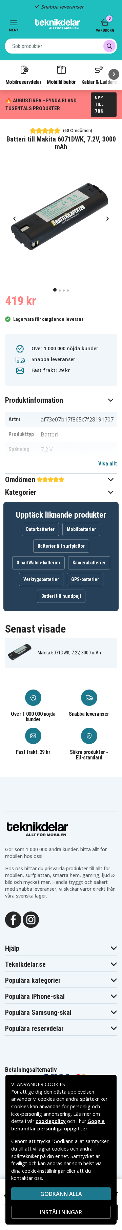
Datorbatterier (40, 529)
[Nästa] (113, 74)
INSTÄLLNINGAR (61, 1212)
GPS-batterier (85, 579)
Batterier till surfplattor (61, 546)
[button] (61, 400)
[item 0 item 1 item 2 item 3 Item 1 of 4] (61, 218)
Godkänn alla (61, 1194)
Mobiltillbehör (61, 82)
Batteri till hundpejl (61, 596)
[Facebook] (13, 919)
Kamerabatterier (89, 562)
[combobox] (61, 46)
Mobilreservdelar (23, 82)
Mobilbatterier (81, 529)
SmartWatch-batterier (38, 562)
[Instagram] (31, 919)
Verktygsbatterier (41, 579)
